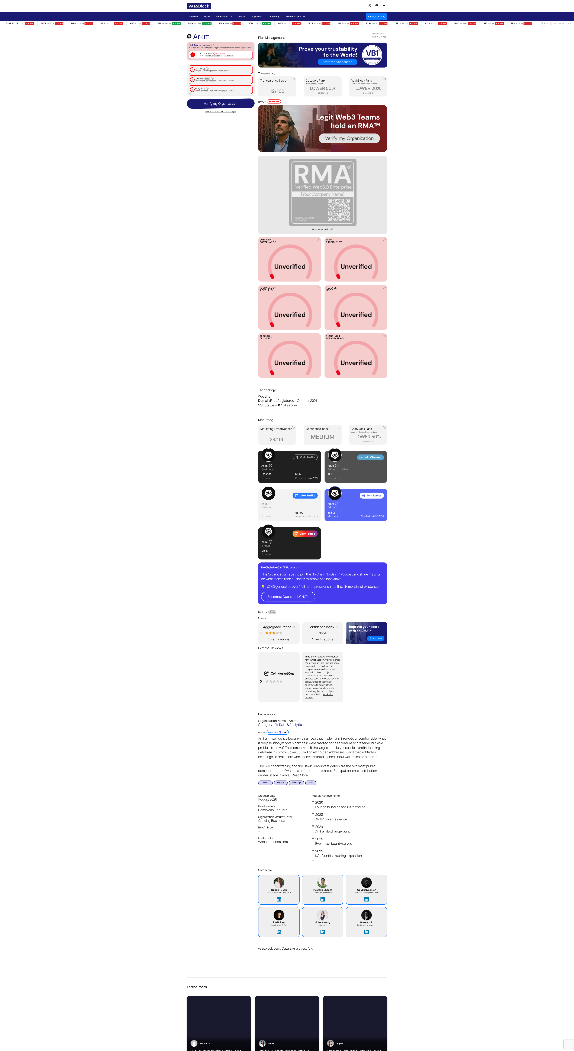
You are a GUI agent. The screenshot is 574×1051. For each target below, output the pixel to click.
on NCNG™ (288, 596)
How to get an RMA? (322, 229)
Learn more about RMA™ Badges (220, 109)
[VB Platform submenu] (231, 16)
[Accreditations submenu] (304, 16)
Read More (300, 775)
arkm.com (280, 842)
